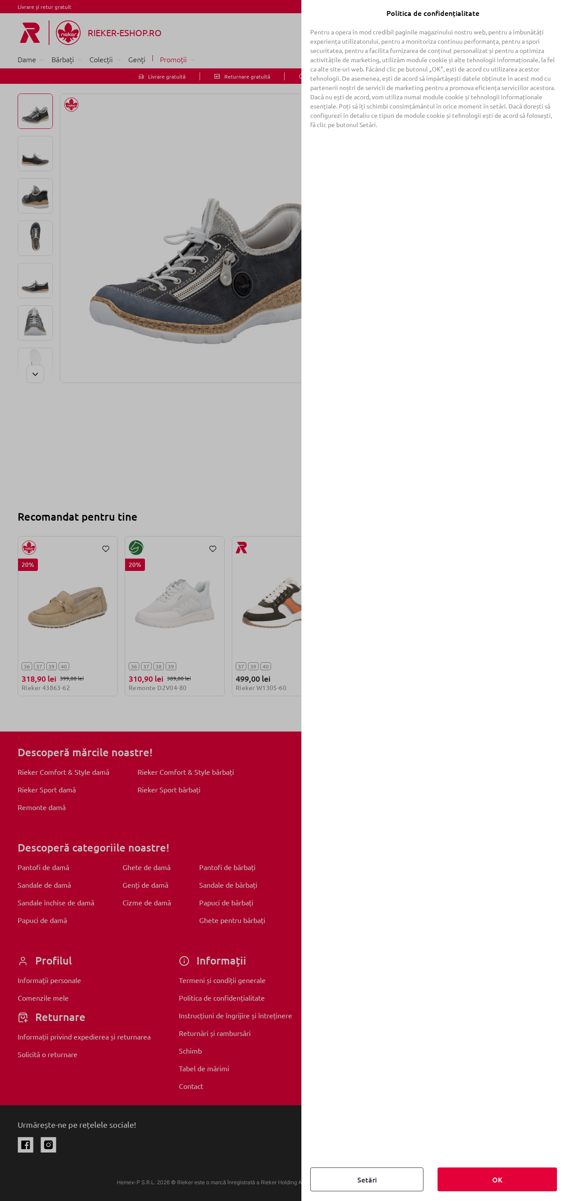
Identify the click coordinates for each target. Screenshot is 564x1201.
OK (497, 1179)
